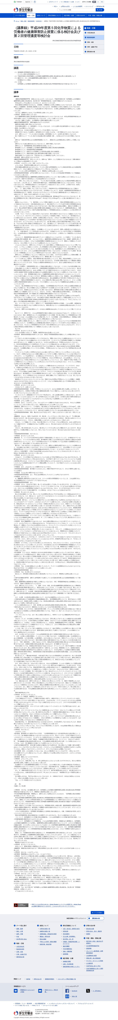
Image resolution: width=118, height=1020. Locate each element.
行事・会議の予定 (92, 47)
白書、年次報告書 (68, 964)
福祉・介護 (19, 931)
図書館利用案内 (49, 979)
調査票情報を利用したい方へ (71, 966)
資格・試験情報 (67, 951)
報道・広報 (91, 28)
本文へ (56, 6)
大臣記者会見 (91, 32)
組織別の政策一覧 (45, 931)
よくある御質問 (77, 6)
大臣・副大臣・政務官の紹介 (71, 928)
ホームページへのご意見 (50, 1005)
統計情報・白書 (68, 958)
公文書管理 (89, 963)
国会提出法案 (90, 928)
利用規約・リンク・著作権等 (23, 1003)
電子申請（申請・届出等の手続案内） (94, 942)
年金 (17, 936)
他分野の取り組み (21, 939)
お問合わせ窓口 (65, 6)
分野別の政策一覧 (45, 928)
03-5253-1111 (46, 1013)
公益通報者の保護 (91, 955)
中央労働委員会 (67, 949)
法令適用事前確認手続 (92, 946)
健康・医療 (19, 928)
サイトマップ (89, 6)
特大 (102, 2)
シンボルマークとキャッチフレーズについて (62, 1003)
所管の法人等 (37, 979)
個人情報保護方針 (40, 1003)
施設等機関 (66, 946)
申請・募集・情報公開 (93, 938)
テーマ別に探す (21, 925)
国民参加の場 (100, 6)
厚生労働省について (69, 925)
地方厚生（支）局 (68, 939)
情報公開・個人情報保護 (93, 958)
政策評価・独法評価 (45, 944)
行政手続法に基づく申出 (93, 966)
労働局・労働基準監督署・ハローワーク (71, 942)
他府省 (28, 979)
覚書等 (88, 934)
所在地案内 (66, 934)
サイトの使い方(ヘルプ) (22, 1005)
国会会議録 (43, 939)
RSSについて (36, 1005)
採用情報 (65, 954)
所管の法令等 (90, 925)
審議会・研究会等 (45, 936)
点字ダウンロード (53, 2)
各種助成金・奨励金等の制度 (48, 934)
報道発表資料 (91, 37)
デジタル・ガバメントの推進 (94, 961)
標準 (94, 2)
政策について (44, 925)
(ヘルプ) (77, 2)
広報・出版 (90, 42)
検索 (100, 10)
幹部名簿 (65, 931)
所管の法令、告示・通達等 (94, 931)
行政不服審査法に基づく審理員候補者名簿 (94, 969)
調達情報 (88, 948)
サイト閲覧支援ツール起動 (67, 2)
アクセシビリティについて (85, 1003)
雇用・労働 (19, 934)
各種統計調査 (67, 961)
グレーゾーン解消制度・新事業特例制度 (94, 952)
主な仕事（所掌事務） (69, 936)
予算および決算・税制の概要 (48, 941)
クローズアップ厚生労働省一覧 (67, 979)
